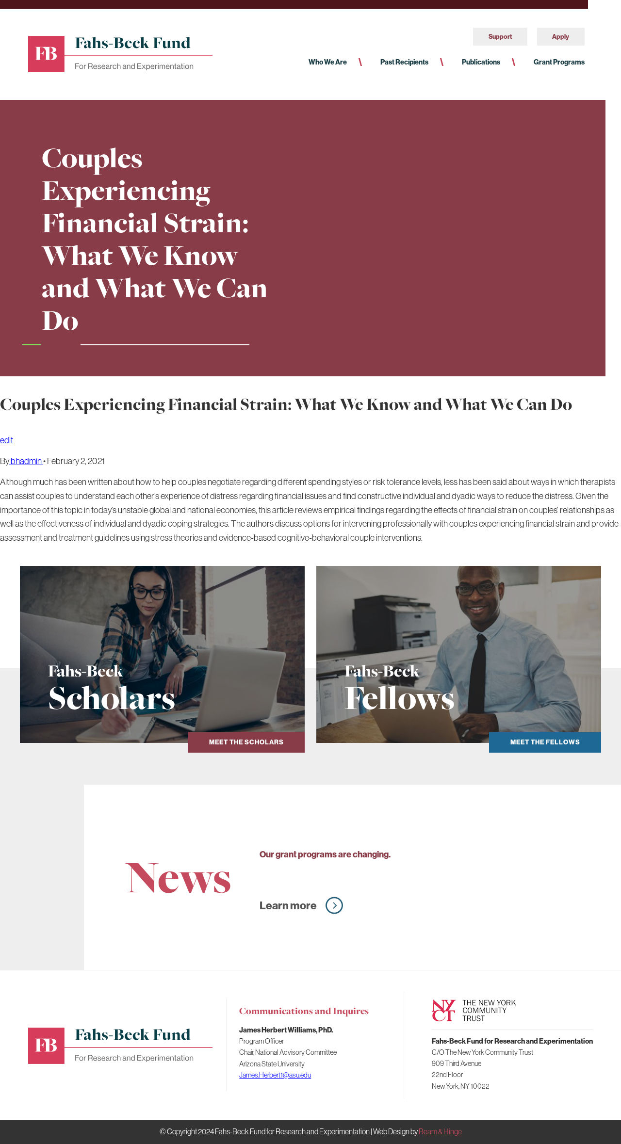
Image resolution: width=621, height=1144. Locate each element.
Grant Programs (559, 62)
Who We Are (328, 62)
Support (500, 36)
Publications (481, 62)
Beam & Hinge (440, 1131)
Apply (560, 36)
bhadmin (26, 461)
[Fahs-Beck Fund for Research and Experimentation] (120, 52)
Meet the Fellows (545, 742)
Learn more (288, 905)
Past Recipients (404, 62)
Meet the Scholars (246, 742)
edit (6, 440)
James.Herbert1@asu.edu (275, 1075)
